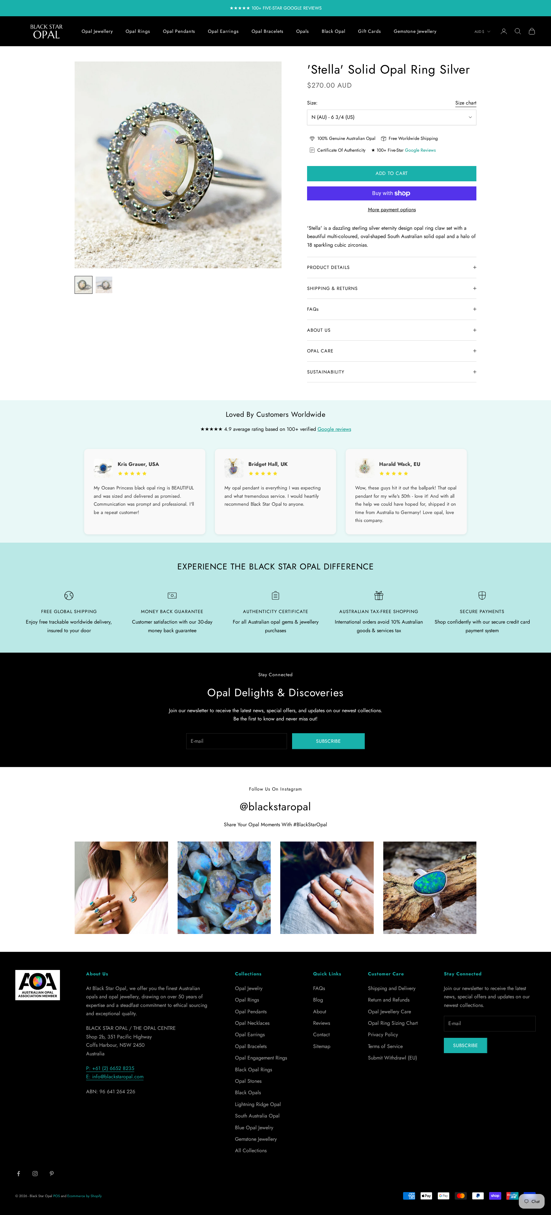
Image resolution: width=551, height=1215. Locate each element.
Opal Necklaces (252, 1023)
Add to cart (392, 173)
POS (56, 1195)
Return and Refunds (388, 999)
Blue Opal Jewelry (254, 1127)
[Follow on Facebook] (18, 1173)
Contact (321, 1034)
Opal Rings (138, 31)
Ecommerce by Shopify (84, 1195)
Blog (318, 999)
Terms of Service (385, 1046)
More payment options (392, 209)
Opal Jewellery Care (389, 1011)
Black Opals (248, 1092)
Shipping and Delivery (391, 988)
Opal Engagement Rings (261, 1057)
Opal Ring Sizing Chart (393, 1023)
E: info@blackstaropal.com (114, 1076)
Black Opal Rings (253, 1069)
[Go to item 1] (83, 285)
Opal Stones (248, 1081)
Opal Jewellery (97, 31)
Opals (302, 31)
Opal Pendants (179, 31)
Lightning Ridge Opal (258, 1104)
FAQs (319, 988)
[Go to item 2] (104, 285)
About (319, 1011)
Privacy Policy (383, 1034)
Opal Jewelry (248, 988)
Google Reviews (420, 150)
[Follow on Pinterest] (51, 1173)
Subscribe (328, 741)
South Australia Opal (257, 1115)
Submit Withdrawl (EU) (392, 1057)
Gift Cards (369, 31)
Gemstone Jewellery (415, 31)
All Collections (251, 1150)
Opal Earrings (223, 31)
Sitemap (321, 1046)
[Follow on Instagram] (35, 1173)
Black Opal (333, 31)
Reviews (321, 1023)
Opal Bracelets (267, 31)
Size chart (465, 102)
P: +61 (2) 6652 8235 (110, 1068)
